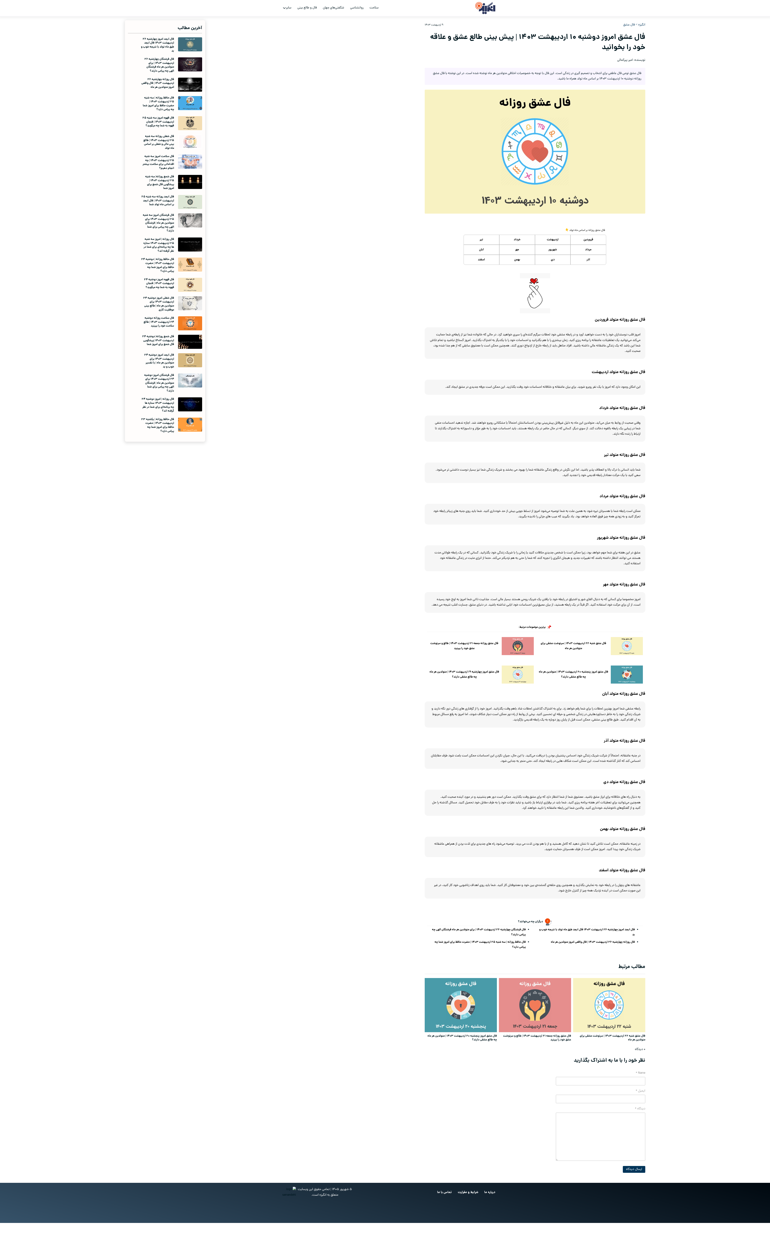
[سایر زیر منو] (284, 8)
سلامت (374, 7)
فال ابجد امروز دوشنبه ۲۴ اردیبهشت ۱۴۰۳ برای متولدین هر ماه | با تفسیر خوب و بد (159, 361)
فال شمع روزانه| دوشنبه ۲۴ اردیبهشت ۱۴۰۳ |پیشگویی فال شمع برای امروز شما (158, 340)
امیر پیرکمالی (625, 60)
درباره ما (489, 1192)
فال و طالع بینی (307, 7)
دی (553, 260)
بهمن (517, 260)
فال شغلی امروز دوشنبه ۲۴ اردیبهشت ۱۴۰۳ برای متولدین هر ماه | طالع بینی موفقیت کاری (158, 304)
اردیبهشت (552, 239)
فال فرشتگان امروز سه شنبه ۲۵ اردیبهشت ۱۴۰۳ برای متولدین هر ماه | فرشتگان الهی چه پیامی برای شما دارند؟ (158, 223)
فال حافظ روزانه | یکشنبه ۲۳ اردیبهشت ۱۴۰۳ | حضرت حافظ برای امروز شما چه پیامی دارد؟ (157, 425)
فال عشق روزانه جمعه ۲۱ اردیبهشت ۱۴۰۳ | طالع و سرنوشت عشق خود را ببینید (464, 646)
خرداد (517, 239)
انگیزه (641, 24)
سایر (288, 7)
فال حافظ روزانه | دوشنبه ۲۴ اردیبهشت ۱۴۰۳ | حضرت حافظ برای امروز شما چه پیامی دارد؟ (157, 265)
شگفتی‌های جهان (333, 7)
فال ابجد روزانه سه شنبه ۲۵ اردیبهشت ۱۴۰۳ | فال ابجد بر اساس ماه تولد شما (157, 201)
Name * (640, 1073)
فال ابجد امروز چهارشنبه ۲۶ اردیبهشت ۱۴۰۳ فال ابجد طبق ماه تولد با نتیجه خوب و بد (587, 932)
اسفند (481, 260)
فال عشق (629, 24)
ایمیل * (640, 1091)
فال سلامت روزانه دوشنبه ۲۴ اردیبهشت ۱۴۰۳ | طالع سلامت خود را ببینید (159, 322)
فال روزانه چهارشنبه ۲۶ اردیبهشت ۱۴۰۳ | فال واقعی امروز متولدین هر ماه (593, 942)
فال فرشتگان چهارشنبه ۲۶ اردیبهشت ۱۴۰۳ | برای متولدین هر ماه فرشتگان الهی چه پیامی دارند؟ (479, 932)
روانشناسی (357, 7)
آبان (481, 250)
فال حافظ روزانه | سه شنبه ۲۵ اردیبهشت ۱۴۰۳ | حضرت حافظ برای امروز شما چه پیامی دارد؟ (480, 944)
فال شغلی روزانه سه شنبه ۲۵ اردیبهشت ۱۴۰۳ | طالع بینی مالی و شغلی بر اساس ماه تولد (158, 142)
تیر (481, 239)
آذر (588, 260)
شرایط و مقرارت (468, 1192)
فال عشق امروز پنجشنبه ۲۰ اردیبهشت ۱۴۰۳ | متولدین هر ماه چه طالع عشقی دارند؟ (573, 674)
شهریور (552, 250)
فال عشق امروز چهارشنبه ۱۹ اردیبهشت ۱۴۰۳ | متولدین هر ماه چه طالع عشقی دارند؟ (464, 674)
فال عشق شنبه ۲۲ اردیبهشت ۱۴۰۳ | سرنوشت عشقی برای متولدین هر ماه (573, 646)
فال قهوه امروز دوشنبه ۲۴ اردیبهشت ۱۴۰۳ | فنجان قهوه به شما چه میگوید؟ (159, 283)
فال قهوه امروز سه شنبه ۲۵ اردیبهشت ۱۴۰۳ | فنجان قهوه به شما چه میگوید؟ (158, 122)
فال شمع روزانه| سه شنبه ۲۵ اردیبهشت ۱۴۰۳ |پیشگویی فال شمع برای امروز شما (159, 183)
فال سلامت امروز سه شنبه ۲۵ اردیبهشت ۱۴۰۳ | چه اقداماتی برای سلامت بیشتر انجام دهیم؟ (158, 162)
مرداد (588, 250)
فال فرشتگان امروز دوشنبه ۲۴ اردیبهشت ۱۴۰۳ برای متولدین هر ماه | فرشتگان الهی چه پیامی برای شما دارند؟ (159, 383)
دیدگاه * (640, 1108)
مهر (517, 250)
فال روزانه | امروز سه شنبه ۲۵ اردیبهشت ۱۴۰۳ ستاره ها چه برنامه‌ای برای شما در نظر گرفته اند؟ (158, 245)
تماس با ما (444, 1192)
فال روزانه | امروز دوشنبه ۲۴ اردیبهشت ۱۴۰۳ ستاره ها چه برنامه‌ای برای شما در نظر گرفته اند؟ (158, 405)
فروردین (588, 239)
